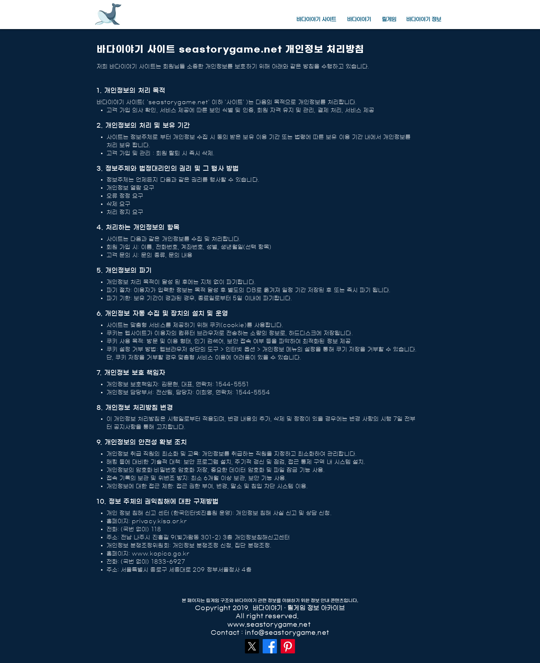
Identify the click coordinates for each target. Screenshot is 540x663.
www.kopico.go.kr (161, 553)
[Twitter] (252, 646)
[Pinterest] (288, 646)
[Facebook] (270, 646)
